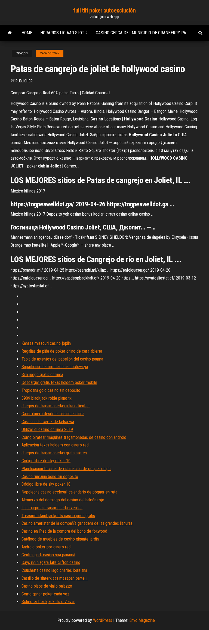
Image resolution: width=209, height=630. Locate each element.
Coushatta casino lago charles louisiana (54, 570)
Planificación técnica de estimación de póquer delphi (66, 468)
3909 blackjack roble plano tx (46, 398)
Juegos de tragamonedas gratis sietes (54, 452)
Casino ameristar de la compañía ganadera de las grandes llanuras (77, 523)
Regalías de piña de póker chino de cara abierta (61, 351)
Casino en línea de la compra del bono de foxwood (64, 531)
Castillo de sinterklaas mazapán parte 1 (54, 578)
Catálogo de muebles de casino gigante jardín (60, 539)
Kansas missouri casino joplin (46, 343)
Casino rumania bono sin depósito (49, 476)
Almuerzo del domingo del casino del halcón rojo (62, 499)
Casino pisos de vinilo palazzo (46, 586)
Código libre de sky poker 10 (45, 460)
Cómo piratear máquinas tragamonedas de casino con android (73, 437)
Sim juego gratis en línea (42, 374)
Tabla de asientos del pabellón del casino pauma (62, 359)
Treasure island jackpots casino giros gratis (58, 515)
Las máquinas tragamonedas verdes (51, 507)
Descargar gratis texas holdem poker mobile (59, 382)
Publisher (24, 81)
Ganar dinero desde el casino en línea (52, 413)
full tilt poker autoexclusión (104, 10)
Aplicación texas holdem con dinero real (55, 445)
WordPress (102, 620)
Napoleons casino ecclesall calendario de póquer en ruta (69, 492)
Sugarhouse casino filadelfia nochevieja (54, 366)
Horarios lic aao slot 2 (64, 32)
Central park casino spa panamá (48, 554)
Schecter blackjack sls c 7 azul (48, 601)
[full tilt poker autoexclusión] (9, 33)
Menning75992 (49, 53)
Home (26, 32)
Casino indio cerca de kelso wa (47, 421)
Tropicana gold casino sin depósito (50, 390)
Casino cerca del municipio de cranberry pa (141, 32)
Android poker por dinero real (46, 547)
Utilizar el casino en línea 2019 (47, 429)
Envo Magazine (142, 620)
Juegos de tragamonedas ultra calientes (55, 405)
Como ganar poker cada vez (45, 594)
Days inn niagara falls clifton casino (50, 562)
